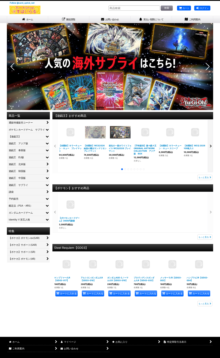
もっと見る (204, 177)
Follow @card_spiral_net (22, 3)
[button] (13, 66)
